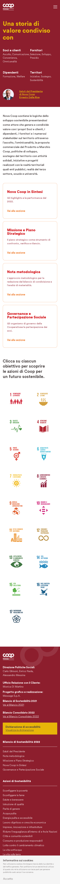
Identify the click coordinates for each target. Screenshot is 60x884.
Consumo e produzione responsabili (23, 840)
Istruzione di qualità (13, 804)
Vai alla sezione (16, 211)
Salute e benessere (13, 799)
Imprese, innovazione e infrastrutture (22, 827)
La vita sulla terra (12, 854)
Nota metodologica (13, 756)
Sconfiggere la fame (13, 795)
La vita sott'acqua (12, 850)
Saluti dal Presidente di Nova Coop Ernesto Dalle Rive (31, 94)
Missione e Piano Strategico (18, 760)
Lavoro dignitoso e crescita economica (24, 822)
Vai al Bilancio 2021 (13, 705)
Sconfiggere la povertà (15, 790)
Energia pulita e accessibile (17, 818)
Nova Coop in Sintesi (14, 765)
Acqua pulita (9, 813)
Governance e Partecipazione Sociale (23, 769)
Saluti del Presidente (14, 751)
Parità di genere (11, 809)
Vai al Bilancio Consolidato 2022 (21, 716)
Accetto (8, 879)
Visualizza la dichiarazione (20, 730)
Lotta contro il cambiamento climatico (23, 845)
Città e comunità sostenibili (18, 836)
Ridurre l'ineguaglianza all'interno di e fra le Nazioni (30, 831)
